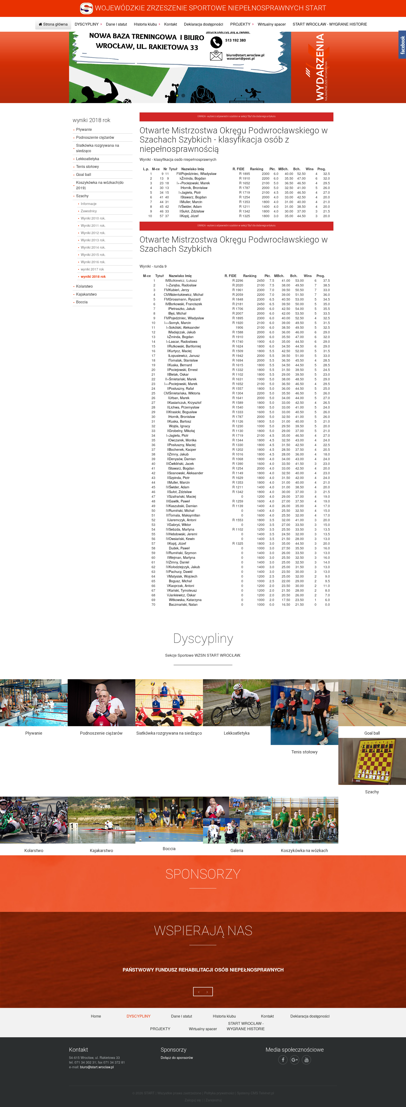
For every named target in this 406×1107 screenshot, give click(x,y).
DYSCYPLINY (87, 24)
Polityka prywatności (219, 1093)
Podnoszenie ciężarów (95, 137)
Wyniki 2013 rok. (93, 240)
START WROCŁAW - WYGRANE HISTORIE (330, 24)
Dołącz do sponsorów (177, 1057)
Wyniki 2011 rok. (93, 225)
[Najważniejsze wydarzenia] (317, 67)
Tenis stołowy (87, 166)
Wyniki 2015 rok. (93, 254)
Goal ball (83, 174)
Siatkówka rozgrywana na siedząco (97, 148)
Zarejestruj (214, 1100)
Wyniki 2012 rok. (93, 232)
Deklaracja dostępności (203, 24)
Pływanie (84, 129)
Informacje (89, 203)
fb (402, 45)
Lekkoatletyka (87, 158)
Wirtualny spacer (272, 24)
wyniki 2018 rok (93, 276)
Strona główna (55, 24)
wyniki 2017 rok (92, 269)
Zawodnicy (89, 210)
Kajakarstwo (86, 294)
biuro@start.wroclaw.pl (97, 1067)
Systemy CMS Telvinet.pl (255, 1093)
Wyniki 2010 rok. (93, 218)
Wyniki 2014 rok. (93, 247)
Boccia (82, 302)
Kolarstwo (84, 286)
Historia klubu (145, 24)
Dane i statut (116, 24)
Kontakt (170, 24)
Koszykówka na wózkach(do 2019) (100, 185)
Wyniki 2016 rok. (93, 261)
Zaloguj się (193, 1100)
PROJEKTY (240, 24)
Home (96, 1016)
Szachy (82, 195)
